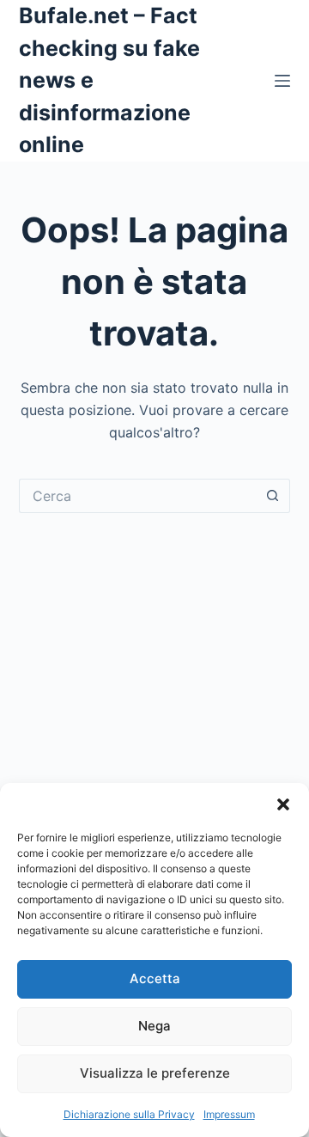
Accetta (155, 978)
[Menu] (282, 81)
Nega (154, 1026)
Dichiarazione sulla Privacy (129, 1114)
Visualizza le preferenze (155, 1073)
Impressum (229, 1114)
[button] (283, 804)
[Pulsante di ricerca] (273, 496)
